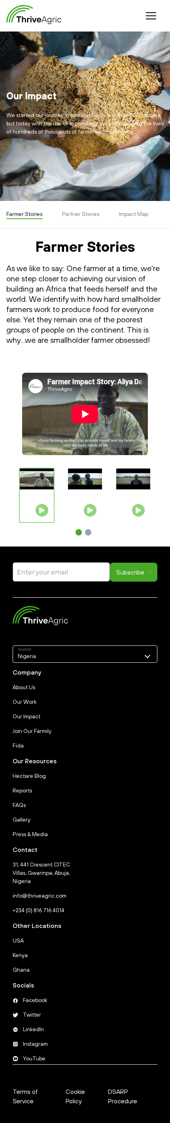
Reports (22, 790)
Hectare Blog (29, 776)
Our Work (25, 702)
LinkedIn (33, 1029)
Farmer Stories (24, 214)
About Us (24, 687)
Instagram (35, 1044)
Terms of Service (25, 1096)
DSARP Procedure (122, 1096)
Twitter (32, 1014)
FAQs (19, 805)
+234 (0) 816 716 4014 (38, 910)
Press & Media (30, 834)
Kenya (20, 955)
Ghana (21, 970)
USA (18, 940)
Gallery (21, 819)
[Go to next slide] (142, 495)
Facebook (35, 1000)
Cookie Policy (75, 1096)
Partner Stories (80, 214)
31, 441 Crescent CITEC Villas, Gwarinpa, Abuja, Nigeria (41, 872)
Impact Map (133, 214)
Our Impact (26, 716)
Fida (18, 745)
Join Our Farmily (32, 731)
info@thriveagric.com (39, 895)
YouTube (34, 1058)
